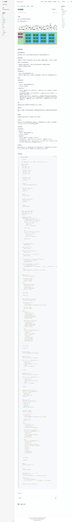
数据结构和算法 (23, 6)
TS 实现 (62, 27)
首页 (19, 6)
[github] (71, 2)
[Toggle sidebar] (13, 521)
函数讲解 (62, 9)
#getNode (63, 12)
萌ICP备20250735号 (37, 520)
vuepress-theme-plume (42, 517)
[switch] (68, 1)
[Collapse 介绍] (12, 8)
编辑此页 (20, 493)
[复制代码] (56, 157)
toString (63, 25)
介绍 (62, 7)
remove (63, 22)
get (62, 17)
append (63, 14)
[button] (7, 8)
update (63, 20)
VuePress (35, 517)
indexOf (63, 19)
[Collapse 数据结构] (12, 13)
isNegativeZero (64, 11)
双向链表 (32, 6)
